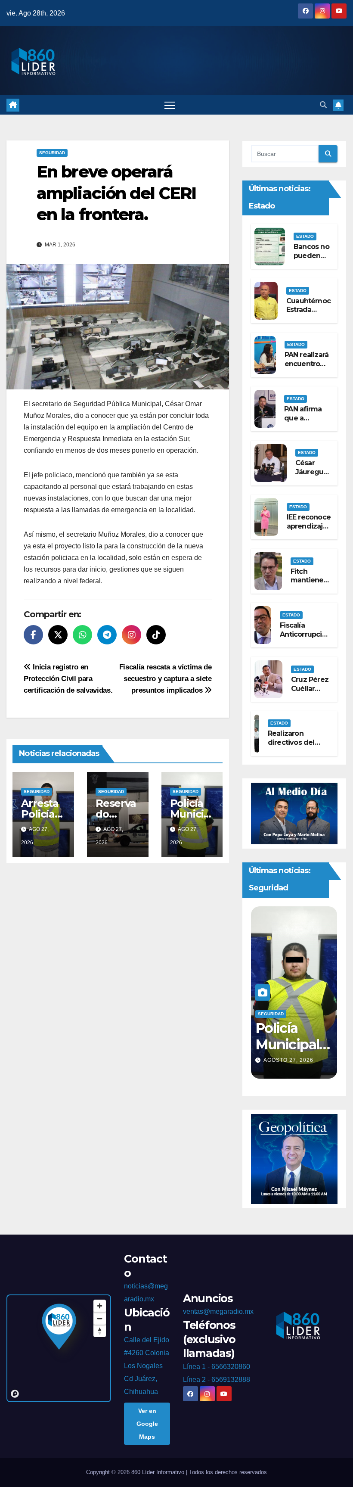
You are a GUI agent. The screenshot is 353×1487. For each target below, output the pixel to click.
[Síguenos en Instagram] (131, 634)
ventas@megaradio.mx (218, 1311)
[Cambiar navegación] (169, 105)
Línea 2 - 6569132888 (216, 1379)
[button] (323, 105)
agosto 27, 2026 (289, 1060)
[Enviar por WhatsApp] (82, 634)
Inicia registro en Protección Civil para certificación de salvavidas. (68, 678)
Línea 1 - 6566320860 (216, 1366)
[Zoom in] (99, 1306)
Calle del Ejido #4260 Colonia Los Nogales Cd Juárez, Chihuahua (146, 1365)
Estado (305, 236)
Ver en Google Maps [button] (147, 1423)
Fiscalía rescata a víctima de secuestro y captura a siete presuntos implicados (165, 678)
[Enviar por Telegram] (107, 634)
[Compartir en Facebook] (33, 634)
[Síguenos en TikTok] (156, 634)
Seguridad (52, 152)
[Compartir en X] (58, 634)
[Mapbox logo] (15, 1394)
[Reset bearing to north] (99, 1331)
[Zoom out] (99, 1318)
